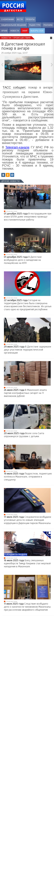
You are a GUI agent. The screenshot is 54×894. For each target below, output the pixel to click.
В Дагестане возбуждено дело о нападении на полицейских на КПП (23, 260)
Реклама (48, 25)
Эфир (24, 30)
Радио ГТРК (34, 25)
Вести (20, 19)
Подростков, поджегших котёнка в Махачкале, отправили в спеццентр (28, 476)
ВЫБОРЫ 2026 (37, 30)
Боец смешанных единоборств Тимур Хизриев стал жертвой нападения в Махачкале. (27, 563)
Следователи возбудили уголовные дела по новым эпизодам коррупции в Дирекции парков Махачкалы (27, 519)
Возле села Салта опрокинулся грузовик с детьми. (24, 435)
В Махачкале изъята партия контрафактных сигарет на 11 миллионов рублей (25, 393)
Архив (4, 30)
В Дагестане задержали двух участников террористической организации (27, 349)
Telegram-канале (17, 147)
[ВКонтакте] (3, 175)
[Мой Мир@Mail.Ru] (12, 175)
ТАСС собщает (14, 87)
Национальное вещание (13, 25)
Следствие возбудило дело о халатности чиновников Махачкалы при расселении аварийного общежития (27, 606)
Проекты (30, 19)
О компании (7, 19)
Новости (14, 30)
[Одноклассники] (8, 175)
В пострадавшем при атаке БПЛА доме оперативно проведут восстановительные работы (27, 216)
